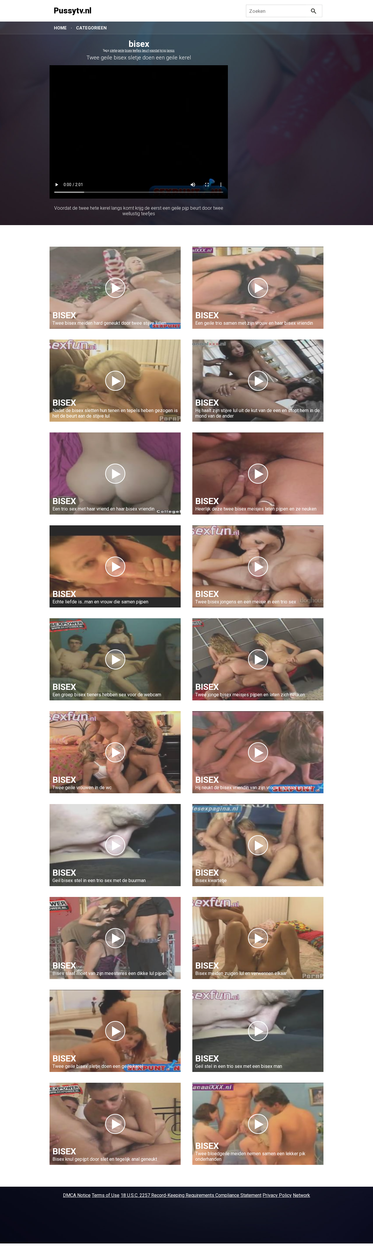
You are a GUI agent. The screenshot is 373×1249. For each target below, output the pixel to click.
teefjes (137, 50)
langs (171, 50)
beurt (145, 50)
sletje (113, 50)
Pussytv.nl (73, 10)
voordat (154, 50)
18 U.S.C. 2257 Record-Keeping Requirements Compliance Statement (191, 1195)
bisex (128, 50)
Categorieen (91, 28)
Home (60, 28)
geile (121, 50)
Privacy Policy (277, 1195)
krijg (163, 50)
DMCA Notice (77, 1195)
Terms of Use (105, 1195)
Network (301, 1195)
